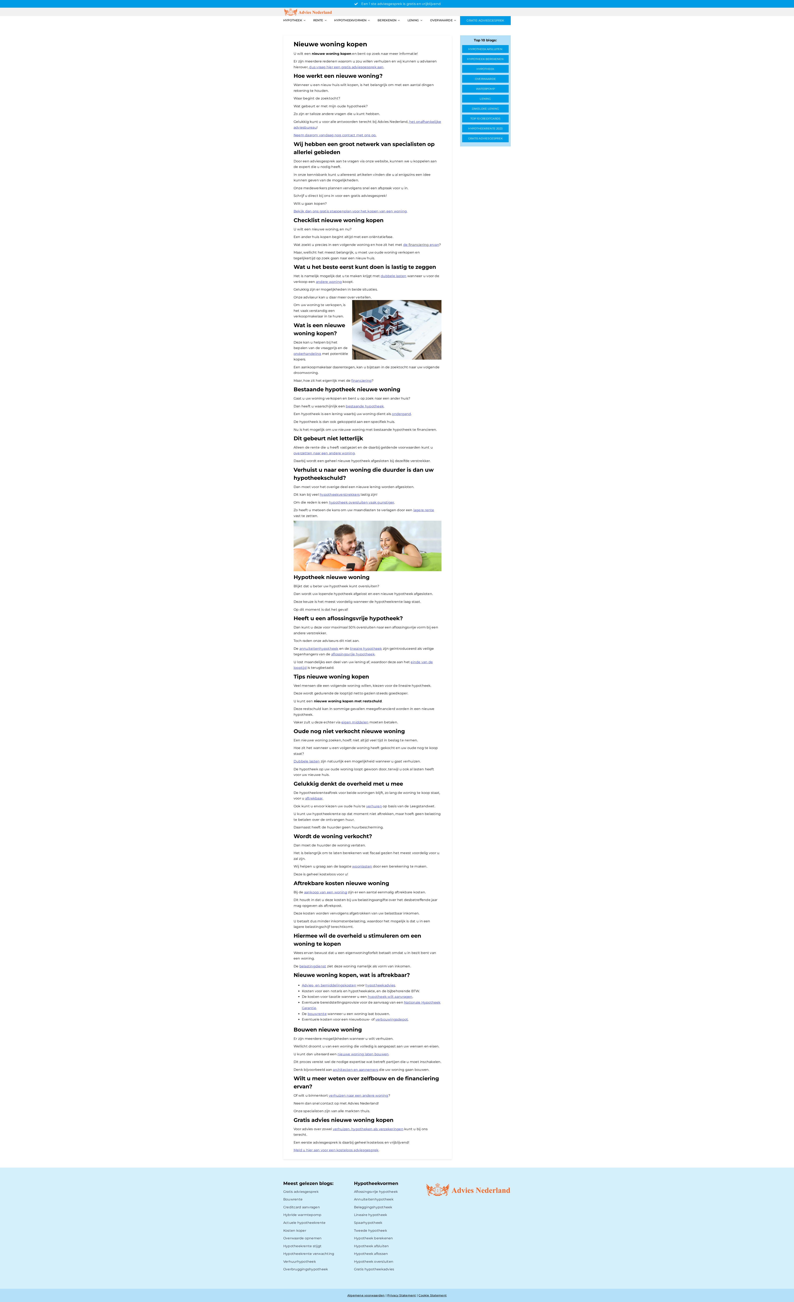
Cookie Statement (433, 1295)
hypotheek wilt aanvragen (390, 997)
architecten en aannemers (355, 1070)
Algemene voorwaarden (366, 1295)
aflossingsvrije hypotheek (353, 654)
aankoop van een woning (325, 892)
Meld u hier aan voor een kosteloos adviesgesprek (336, 1150)
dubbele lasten (393, 276)
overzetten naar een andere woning (324, 453)
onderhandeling (307, 354)
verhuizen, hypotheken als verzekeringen (368, 1129)
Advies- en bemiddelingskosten (329, 985)
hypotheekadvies (380, 985)
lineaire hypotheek (366, 649)
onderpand (401, 414)
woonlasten (362, 866)
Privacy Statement (401, 1295)
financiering (361, 381)
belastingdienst (312, 966)
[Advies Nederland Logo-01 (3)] (308, 9)
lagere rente (423, 510)
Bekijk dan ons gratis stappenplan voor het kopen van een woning (350, 211)
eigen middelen (354, 722)
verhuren (374, 806)
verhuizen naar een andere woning (358, 1095)
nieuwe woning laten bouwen (363, 1054)
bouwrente (317, 1014)
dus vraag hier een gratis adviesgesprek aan (346, 67)
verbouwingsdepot (391, 1019)
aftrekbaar (314, 798)
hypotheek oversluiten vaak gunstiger (361, 502)
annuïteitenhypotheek (318, 649)
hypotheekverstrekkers (340, 495)
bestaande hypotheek (365, 406)
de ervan (421, 245)
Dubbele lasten (307, 761)
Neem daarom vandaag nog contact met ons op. (335, 135)
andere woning (329, 282)
